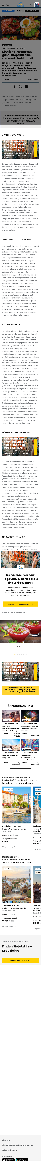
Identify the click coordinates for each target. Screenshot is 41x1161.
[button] (31, 4)
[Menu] (3, 4)
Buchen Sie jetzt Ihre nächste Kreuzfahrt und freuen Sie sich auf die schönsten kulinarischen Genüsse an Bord (20, 690)
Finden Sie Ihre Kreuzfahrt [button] (19, 960)
